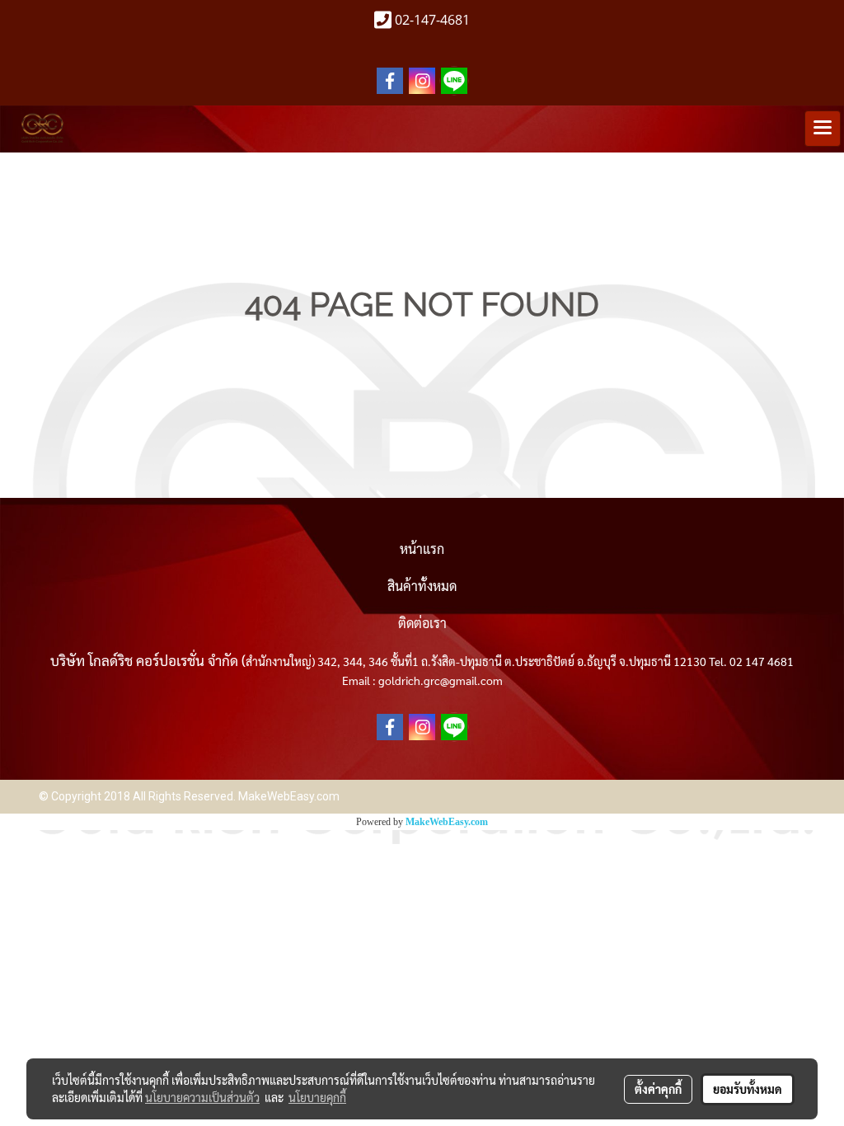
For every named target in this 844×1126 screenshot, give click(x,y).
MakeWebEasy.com (447, 822)
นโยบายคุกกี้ (317, 1097)
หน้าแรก (422, 548)
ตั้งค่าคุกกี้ (658, 1088)
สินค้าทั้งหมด (422, 585)
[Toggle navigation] (822, 128)
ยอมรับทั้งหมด (747, 1088)
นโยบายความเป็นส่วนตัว (202, 1097)
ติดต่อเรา (422, 622)
